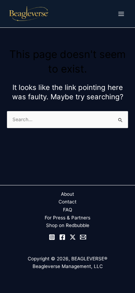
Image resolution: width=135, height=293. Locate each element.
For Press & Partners (67, 217)
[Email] (83, 237)
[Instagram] (52, 237)
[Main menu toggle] (121, 14)
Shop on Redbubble (67, 225)
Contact (67, 201)
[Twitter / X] (73, 237)
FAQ (67, 209)
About (67, 194)
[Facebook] (62, 237)
